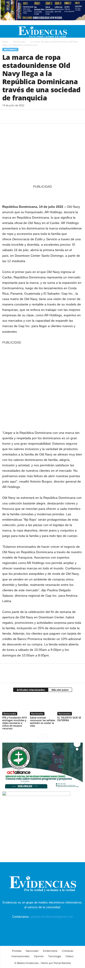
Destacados (9, 713)
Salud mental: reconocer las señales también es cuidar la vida (42, 721)
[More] (48, 116)
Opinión (39, 956)
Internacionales (20, 956)
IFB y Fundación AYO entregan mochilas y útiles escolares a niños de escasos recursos (14, 723)
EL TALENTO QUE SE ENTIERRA (69, 719)
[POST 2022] (42, 194)
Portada (16, 950)
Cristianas (67, 950)
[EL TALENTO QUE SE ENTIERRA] (70, 706)
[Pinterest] (27, 116)
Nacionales (19, 41)
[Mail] (48, 925)
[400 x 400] (42, 385)
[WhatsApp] (38, 116)
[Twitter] (17, 116)
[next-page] (45, 736)
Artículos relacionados (31, 689)
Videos (69, 956)
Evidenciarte (50, 950)
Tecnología (54, 956)
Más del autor (60, 689)
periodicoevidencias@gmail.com (52, 916)
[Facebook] (6, 116)
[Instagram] (38, 925)
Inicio (5, 41)
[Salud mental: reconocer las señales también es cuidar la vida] (42, 706)
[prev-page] (39, 736)
